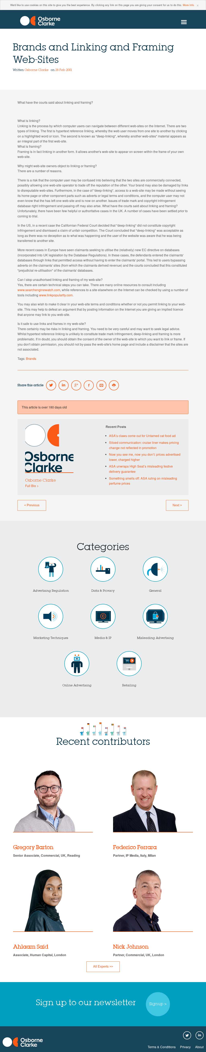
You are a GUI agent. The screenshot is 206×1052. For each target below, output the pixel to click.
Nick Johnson (131, 947)
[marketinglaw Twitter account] (51, 385)
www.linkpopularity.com (56, 295)
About (199, 1047)
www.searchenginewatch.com (39, 290)
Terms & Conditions (162, 1047)
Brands (31, 358)
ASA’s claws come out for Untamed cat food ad (142, 435)
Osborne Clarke (37, 70)
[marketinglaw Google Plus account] (76, 385)
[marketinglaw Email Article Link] (101, 385)
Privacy (185, 1047)
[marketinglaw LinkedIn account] (64, 385)
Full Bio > (32, 485)
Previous (31, 505)
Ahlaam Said (30, 947)
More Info (188, 5)
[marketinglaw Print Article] (114, 385)
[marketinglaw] (40, 21)
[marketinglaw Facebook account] (89, 385)
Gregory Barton (33, 847)
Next (177, 505)
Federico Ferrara (135, 847)
